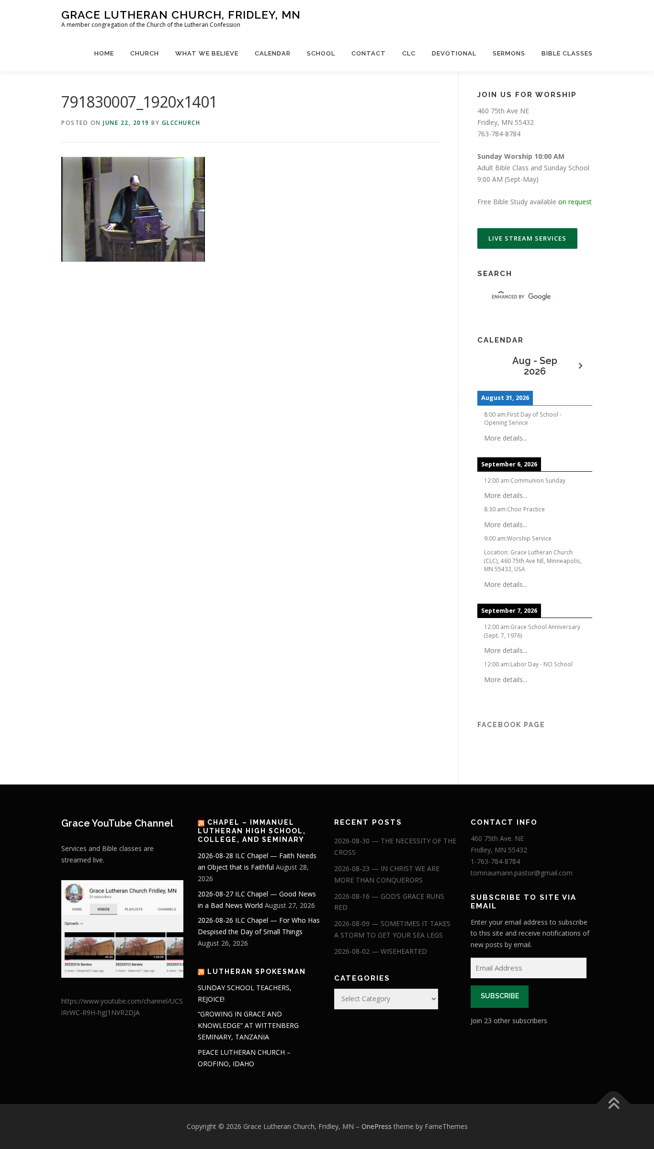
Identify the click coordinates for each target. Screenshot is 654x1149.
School (321, 53)
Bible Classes (567, 53)
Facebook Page (511, 725)
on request (575, 201)
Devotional (454, 53)
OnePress (376, 1126)
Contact (368, 53)
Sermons (509, 53)
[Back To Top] (614, 1104)
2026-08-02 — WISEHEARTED (380, 951)
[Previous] (488, 366)
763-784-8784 (498, 133)
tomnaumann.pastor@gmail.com (522, 872)
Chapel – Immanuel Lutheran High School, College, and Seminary (252, 830)
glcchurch (181, 123)
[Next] (580, 366)
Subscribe (500, 996)
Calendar (273, 53)
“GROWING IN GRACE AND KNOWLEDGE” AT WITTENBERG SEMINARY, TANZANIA (248, 1025)
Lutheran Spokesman (256, 971)
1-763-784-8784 (495, 861)
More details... (505, 437)
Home (104, 53)
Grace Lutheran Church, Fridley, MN (181, 14)
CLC (409, 53)
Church (144, 53)
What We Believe (206, 53)
